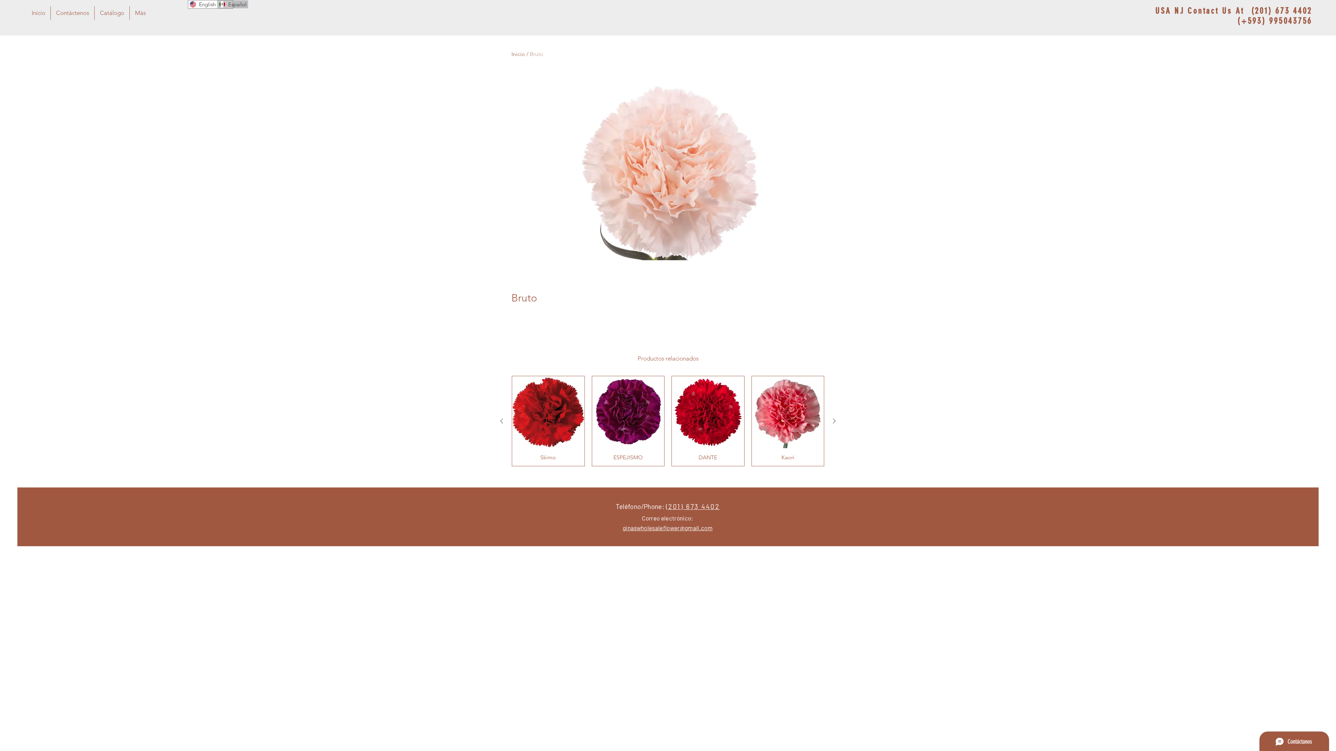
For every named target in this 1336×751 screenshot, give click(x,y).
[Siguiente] (834, 421)
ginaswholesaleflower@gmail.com (668, 527)
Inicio (518, 54)
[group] (668, 421)
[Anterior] (502, 421)
